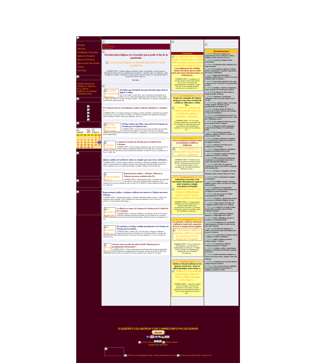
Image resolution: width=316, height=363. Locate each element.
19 (85, 145)
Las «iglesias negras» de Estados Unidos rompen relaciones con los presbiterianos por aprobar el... (221, 104)
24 (78, 147)
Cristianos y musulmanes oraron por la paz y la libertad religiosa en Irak (221, 199)
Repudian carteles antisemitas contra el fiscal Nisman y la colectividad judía (220, 128)
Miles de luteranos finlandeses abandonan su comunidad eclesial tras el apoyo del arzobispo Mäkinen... (220, 160)
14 (92, 142)
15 (96, 142)
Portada (81, 45)
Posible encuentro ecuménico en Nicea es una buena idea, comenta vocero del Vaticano (221, 257)
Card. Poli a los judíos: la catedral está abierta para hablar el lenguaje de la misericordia (221, 166)
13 (89, 142)
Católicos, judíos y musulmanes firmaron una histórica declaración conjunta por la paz (221, 250)
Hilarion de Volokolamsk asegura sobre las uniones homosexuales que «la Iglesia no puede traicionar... (221, 189)
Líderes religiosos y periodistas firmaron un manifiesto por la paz (220, 150)
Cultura (80, 67)
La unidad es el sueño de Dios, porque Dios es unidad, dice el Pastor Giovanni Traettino (220, 209)
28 (92, 147)
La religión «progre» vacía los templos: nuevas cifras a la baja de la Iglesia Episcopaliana (221, 183)
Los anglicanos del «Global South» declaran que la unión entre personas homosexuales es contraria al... (187, 71)
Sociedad (81, 70)
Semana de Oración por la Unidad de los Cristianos (218, 145)
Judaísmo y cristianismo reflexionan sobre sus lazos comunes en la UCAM (220, 98)
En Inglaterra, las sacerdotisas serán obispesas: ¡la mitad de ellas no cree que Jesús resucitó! (220, 224)
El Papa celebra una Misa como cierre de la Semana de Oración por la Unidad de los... (145, 125)
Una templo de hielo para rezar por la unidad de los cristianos (220, 122)
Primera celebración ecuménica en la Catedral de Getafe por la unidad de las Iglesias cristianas (220, 140)
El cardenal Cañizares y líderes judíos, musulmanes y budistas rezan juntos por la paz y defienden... (221, 70)
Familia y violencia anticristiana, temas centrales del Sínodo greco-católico (221, 88)
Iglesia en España (85, 56)
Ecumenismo (107, 48)
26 (85, 147)
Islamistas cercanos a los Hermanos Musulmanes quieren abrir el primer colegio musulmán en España (187, 183)
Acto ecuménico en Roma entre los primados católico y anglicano (187, 142)
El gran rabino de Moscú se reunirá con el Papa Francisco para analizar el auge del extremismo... (221, 111)
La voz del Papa (109, 47)
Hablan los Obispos (86, 86)
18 (81, 145)
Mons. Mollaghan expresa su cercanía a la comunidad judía (219, 219)
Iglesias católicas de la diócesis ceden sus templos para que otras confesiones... (135, 160)
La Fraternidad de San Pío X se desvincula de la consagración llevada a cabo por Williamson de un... (221, 117)
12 (85, 142)
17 (78, 145)
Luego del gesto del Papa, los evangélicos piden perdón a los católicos (219, 204)
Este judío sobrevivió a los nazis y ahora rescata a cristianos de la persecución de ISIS (221, 83)
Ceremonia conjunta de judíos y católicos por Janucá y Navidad (220, 154)
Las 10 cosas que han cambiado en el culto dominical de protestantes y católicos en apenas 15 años (220, 268)
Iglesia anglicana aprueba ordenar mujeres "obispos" (218, 240)
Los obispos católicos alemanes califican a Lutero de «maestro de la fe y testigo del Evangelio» (187, 224)
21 (92, 145)
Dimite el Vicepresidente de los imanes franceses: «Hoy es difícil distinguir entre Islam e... (187, 266)
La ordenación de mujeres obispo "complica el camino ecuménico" (221, 236)
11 (81, 142)
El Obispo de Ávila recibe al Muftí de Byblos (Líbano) (219, 93)
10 (78, 142)
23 (99, 145)
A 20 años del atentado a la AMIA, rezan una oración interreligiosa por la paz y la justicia (220, 230)
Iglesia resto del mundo (88, 63)
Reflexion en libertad (87, 91)
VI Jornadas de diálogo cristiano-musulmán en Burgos (217, 244)
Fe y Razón (82, 88)
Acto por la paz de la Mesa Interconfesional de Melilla (218, 195)
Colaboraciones (84, 93)
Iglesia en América (86, 59)
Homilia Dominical (85, 84)
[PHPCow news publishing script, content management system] (150, 355)
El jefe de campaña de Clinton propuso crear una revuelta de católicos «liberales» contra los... (187, 101)
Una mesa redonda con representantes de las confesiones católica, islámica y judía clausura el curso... (220, 55)
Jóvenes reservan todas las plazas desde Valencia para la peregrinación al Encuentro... (135, 245)
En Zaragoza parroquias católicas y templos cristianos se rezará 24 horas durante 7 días (219, 134)
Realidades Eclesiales (87, 52)
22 (96, 145)
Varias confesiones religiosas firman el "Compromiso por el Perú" (219, 214)
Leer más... (136, 80)
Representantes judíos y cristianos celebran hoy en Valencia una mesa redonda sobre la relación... (221, 77)
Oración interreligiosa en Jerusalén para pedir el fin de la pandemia (136, 56)
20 (89, 145)
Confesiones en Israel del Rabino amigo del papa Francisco (221, 262)
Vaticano (81, 49)
